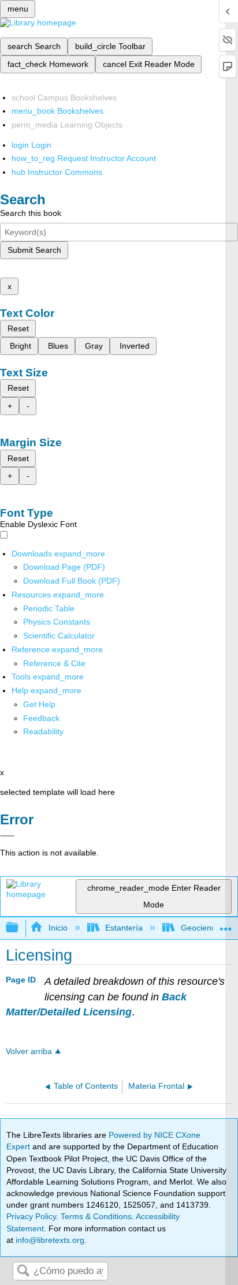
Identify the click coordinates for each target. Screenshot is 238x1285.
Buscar (23, 1271)
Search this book (30, 213)
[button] (41, 718)
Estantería (124, 927)
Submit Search (34, 250)
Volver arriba (29, 1051)
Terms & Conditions (96, 1216)
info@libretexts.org (48, 1240)
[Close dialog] (7, 835)
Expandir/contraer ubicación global (226, 924)
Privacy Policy (31, 1216)
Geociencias (203, 927)
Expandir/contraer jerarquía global (19, 928)
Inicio (57, 927)
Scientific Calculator (59, 635)
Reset (18, 328)
